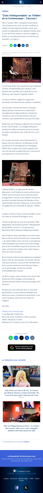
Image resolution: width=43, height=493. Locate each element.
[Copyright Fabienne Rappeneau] (21, 58)
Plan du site (14, 478)
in (23, 45)
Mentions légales (23, 478)
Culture (29, 6)
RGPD (32, 478)
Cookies (37, 478)
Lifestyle (22, 6)
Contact (21, 480)
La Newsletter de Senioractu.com (22, 456)
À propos (6, 478)
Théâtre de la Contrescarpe (12, 311)
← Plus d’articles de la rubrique (15, 442)
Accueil (15, 6)
